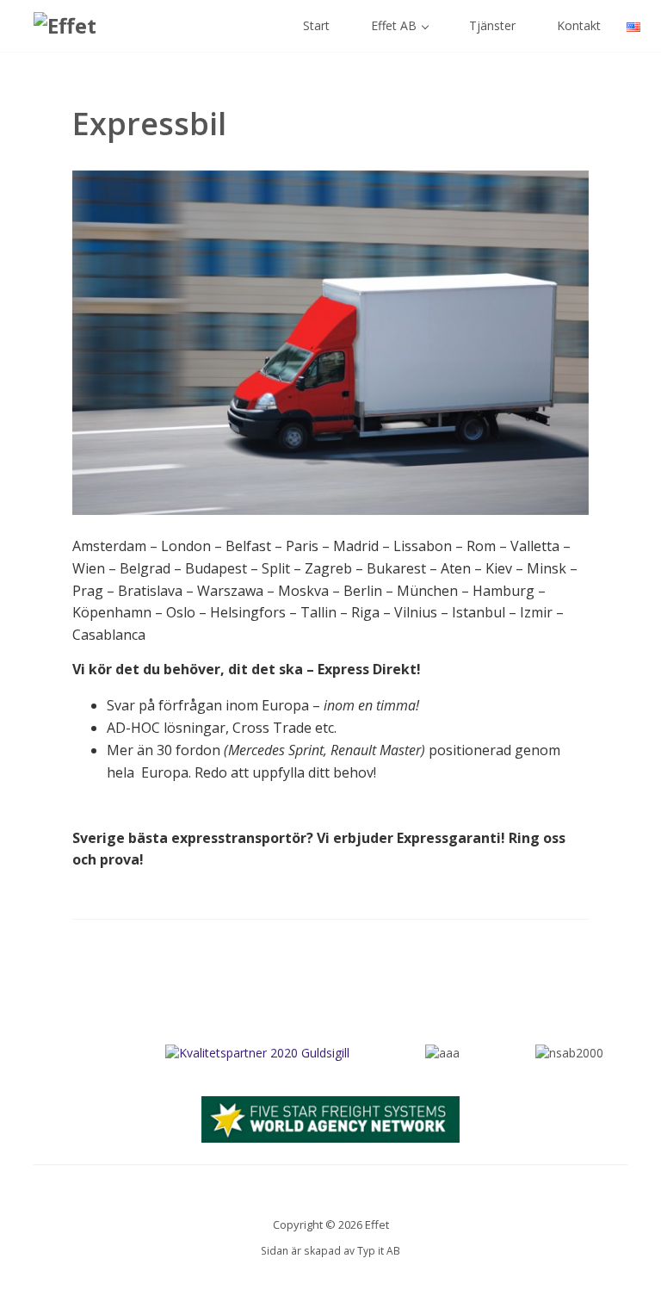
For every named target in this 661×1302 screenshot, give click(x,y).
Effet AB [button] (394, 25)
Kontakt (577, 25)
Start (315, 25)
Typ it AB (378, 1250)
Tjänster (491, 25)
